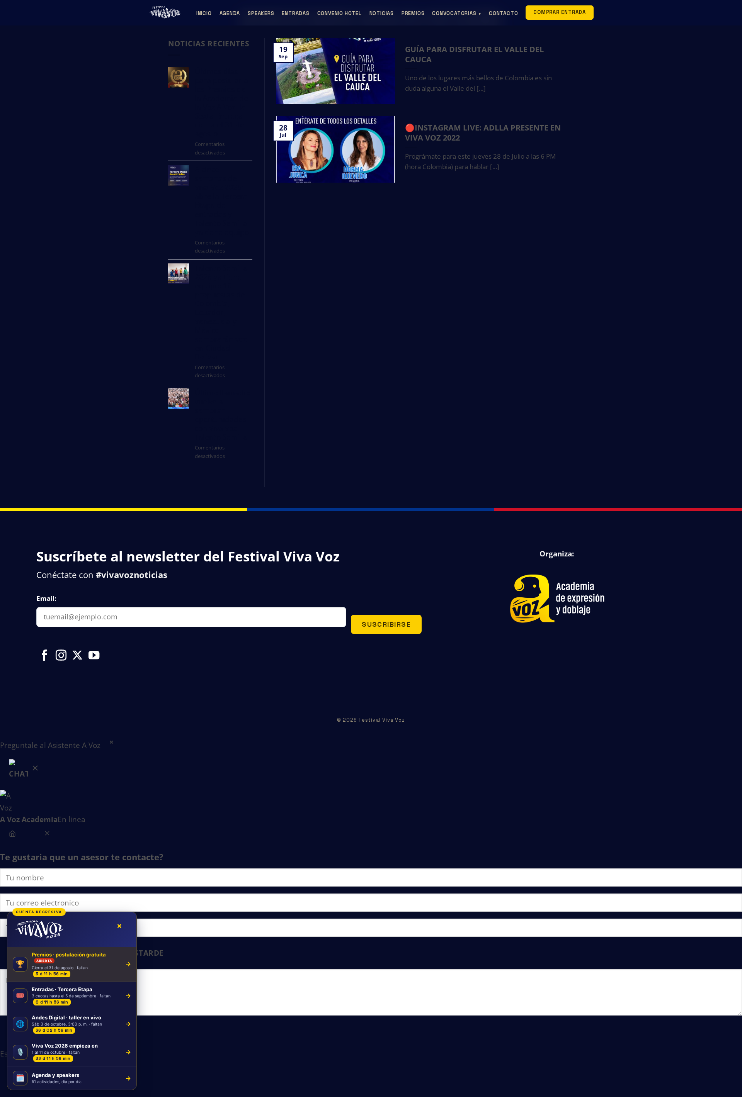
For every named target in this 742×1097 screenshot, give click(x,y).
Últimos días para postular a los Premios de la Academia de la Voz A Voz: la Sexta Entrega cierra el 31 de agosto (221, 102)
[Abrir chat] (24, 771)
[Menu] (12, 835)
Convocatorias (456, 13)
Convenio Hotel (339, 13)
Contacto (503, 13)
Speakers (261, 13)
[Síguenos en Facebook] (44, 656)
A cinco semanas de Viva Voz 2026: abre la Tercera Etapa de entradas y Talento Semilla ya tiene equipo (222, 200)
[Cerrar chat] (47, 835)
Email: (46, 598)
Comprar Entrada (559, 12)
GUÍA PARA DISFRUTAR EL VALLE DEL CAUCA (474, 54)
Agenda (230, 13)
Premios (413, 13)
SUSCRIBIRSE (386, 624)
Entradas (295, 13)
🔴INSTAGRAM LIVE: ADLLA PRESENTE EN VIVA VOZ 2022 (483, 133)
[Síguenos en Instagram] (61, 656)
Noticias (381, 13)
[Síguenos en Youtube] (93, 656)
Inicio (204, 13)
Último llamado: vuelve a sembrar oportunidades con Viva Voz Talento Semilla (222, 414)
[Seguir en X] (77, 656)
